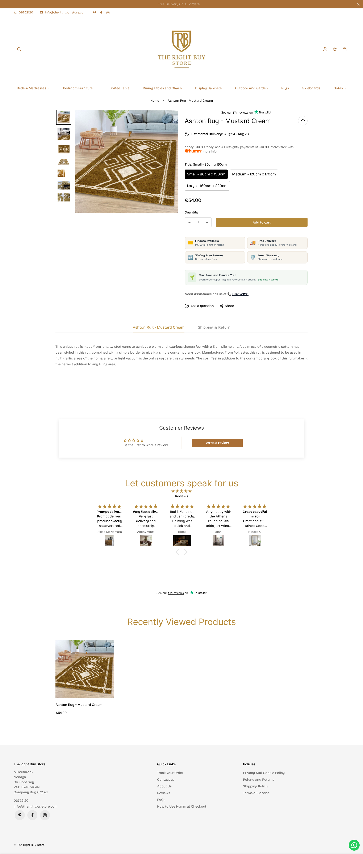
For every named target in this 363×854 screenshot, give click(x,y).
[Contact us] (354, 845)
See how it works (268, 279)
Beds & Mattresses (31, 88)
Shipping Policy (255, 786)
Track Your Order (170, 773)
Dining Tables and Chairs (162, 88)
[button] (178, 552)
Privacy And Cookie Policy (264, 773)
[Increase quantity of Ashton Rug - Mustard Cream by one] (206, 222)
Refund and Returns (258, 780)
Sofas (338, 88)
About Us (164, 786)
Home (154, 101)
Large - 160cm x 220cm (207, 185)
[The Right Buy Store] (181, 49)
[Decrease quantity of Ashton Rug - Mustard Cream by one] (189, 222)
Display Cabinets (208, 88)
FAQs (161, 800)
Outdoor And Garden (251, 88)
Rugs (285, 88)
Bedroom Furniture (78, 88)
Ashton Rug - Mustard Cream (78, 705)
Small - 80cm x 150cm (206, 174)
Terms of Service (256, 793)
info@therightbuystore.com (35, 806)
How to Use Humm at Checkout (181, 806)
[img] (181, 491)
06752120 (21, 801)
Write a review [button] (217, 443)
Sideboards (311, 88)
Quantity (191, 212)
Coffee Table (119, 88)
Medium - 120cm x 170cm (254, 174)
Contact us (165, 780)
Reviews (163, 793)
